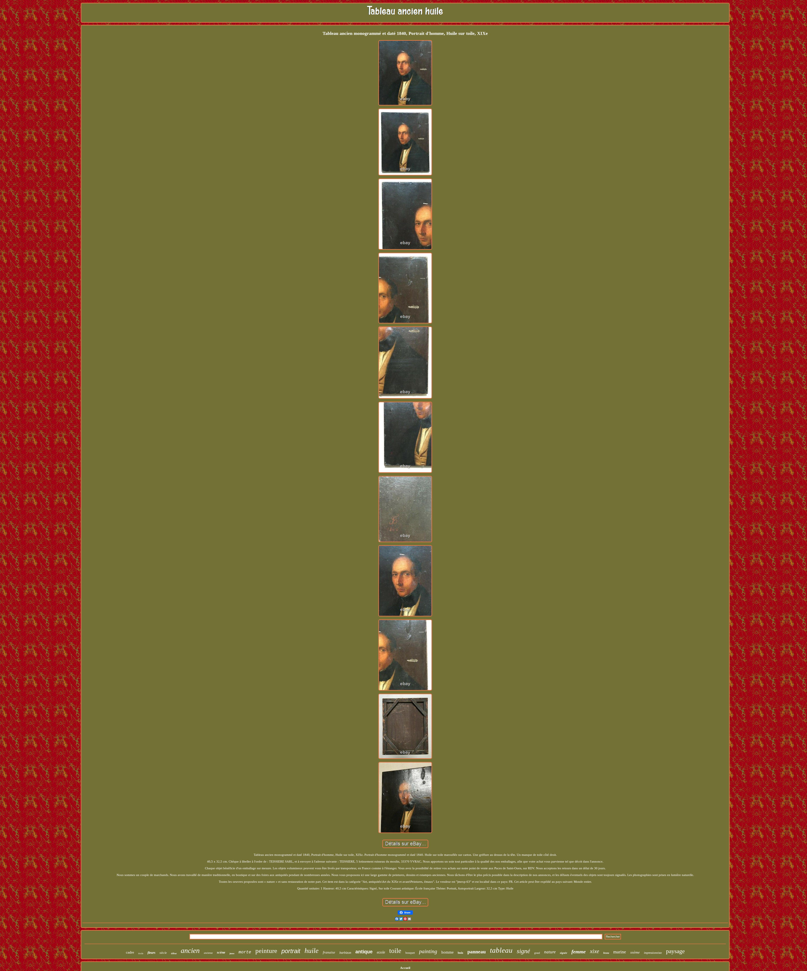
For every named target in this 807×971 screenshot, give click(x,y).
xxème (635, 952)
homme (447, 952)
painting (428, 951)
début (174, 953)
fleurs (151, 952)
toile (395, 950)
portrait (290, 951)
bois (460, 952)
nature (550, 951)
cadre (130, 952)
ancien (190, 950)
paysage (675, 951)
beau (606, 952)
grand (537, 952)
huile (312, 950)
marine (619, 951)
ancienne (208, 952)
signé (523, 950)
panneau (476, 951)
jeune (231, 953)
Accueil (405, 968)
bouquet (410, 952)
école (140, 953)
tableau (501, 950)
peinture (266, 950)
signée (563, 952)
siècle (163, 952)
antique (364, 951)
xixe (594, 951)
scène (221, 952)
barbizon (345, 952)
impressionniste (653, 952)
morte (245, 952)
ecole (381, 952)
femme (578, 951)
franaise (329, 952)
